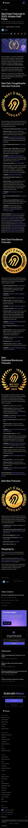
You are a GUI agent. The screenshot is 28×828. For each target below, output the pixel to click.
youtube (20, 285)
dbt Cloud (3, 790)
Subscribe (14, 643)
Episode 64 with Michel (15, 174)
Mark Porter (21, 445)
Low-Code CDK (4, 796)
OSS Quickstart (5, 783)
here (11, 215)
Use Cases (3, 766)
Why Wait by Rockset (14, 230)
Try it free (7, 623)
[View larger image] (14, 104)
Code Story (13, 560)
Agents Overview (5, 717)
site (23, 129)
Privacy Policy (4, 807)
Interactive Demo (5, 743)
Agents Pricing (4, 728)
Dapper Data (16, 228)
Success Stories (5, 763)
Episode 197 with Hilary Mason (17, 306)
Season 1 (16, 411)
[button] (23, 2)
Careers (3, 770)
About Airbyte (4, 757)
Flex (2, 746)
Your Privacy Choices (9, 810)
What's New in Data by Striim (16, 231)
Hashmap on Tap (5, 220)
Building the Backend (18, 227)
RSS (25, 129)
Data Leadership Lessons (19, 225)
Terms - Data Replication (7, 812)
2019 (15, 209)
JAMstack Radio (21, 560)
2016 (10, 209)
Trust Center (4, 779)
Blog (2, 799)
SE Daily (3, 561)
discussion (18, 337)
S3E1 (10, 321)
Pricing (3, 726)
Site (15, 541)
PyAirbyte (3, 737)
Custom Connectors (6, 792)
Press (2, 761)
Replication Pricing (5, 750)
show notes (4, 217)
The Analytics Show (13, 217)
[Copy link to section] (21, 86)
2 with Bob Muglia (16, 321)
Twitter (5, 539)
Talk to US (14, 705)
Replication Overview (6, 734)
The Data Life (22, 223)
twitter (23, 144)
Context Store (4, 719)
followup (5, 338)
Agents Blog (4, 801)
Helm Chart (4, 788)
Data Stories (14, 222)
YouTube (17, 535)
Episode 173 (16, 160)
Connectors (4, 724)
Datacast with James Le (18, 213)
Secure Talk (11, 561)
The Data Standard (13, 218)
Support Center (5, 776)
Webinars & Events (5, 768)
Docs (2, 781)
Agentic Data (4, 721)
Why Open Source (5, 759)
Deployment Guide (5, 785)
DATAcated (22, 218)
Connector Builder (5, 739)
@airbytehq (8, 554)
